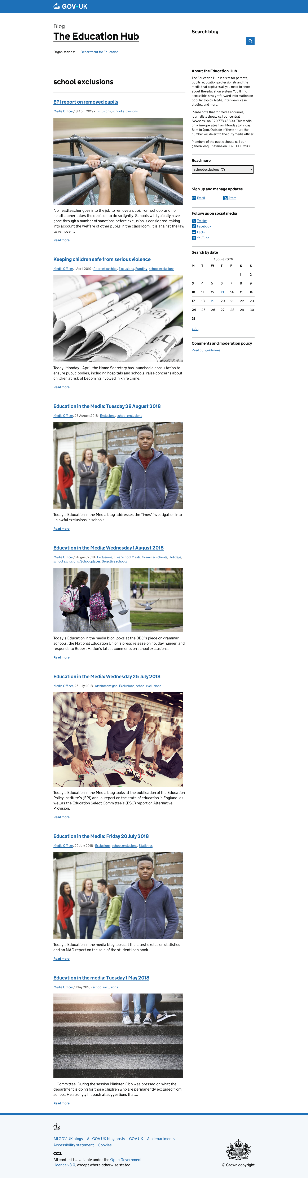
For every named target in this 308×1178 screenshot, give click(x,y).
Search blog (205, 32)
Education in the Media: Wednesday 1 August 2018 (108, 548)
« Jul (195, 329)
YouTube (203, 238)
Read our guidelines (206, 350)
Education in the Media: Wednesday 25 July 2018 (106, 676)
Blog (59, 26)
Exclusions (103, 111)
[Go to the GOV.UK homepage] (70, 6)
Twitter (202, 221)
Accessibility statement (73, 1145)
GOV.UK (136, 1138)
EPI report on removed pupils (85, 102)
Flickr (201, 232)
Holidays (175, 557)
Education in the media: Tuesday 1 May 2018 (101, 978)
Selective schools (114, 561)
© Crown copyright (238, 1164)
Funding (141, 269)
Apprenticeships (105, 269)
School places (90, 561)
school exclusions (125, 111)
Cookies (105, 1145)
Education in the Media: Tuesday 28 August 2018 (107, 406)
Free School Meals (127, 557)
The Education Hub (96, 36)
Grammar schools (154, 557)
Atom (232, 198)
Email (201, 198)
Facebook (204, 226)
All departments (161, 1138)
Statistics (146, 846)
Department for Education (100, 52)
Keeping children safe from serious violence (102, 259)
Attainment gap (106, 686)
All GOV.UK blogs (68, 1138)
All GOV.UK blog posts (106, 1138)
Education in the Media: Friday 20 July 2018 (101, 836)
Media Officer (63, 111)
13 (222, 292)
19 (212, 301)
